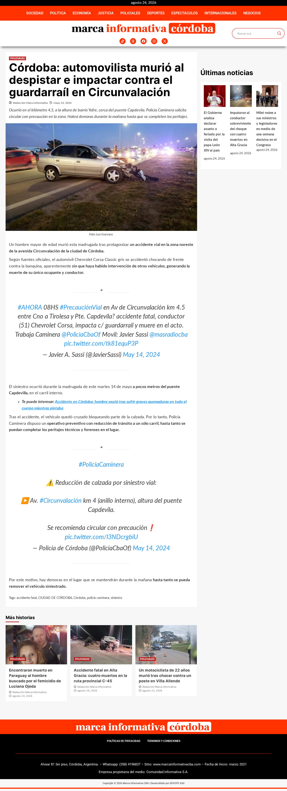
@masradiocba (169, 335)
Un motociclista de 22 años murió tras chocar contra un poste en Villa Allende (165, 675)
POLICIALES (130, 13)
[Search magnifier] (279, 33)
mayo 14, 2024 (63, 103)
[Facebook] (144, 41)
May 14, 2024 (141, 355)
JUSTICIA (106, 13)
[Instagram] (154, 41)
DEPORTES (156, 13)
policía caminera (98, 598)
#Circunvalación (61, 501)
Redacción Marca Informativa (30, 103)
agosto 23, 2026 (152, 690)
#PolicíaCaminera (101, 465)
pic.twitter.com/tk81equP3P (101, 343)
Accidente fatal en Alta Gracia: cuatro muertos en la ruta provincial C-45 (100, 675)
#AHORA (30, 307)
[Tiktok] (123, 41)
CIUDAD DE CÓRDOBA (55, 598)
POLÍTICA (58, 13)
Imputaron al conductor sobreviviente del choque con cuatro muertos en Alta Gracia (240, 129)
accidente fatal (27, 598)
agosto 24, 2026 (22, 696)
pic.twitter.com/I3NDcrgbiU (101, 537)
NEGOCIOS (252, 13)
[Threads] (133, 41)
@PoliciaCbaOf (81, 335)
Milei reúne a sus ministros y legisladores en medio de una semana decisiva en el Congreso (266, 129)
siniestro (116, 598)
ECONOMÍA (82, 13)
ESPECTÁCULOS (184, 13)
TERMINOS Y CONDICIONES (163, 741)
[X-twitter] (165, 41)
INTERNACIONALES (220, 13)
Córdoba (79, 598)
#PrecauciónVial (81, 307)
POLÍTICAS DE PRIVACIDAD (123, 741)
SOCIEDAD (34, 13)
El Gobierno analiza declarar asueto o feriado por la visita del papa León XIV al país (214, 131)
